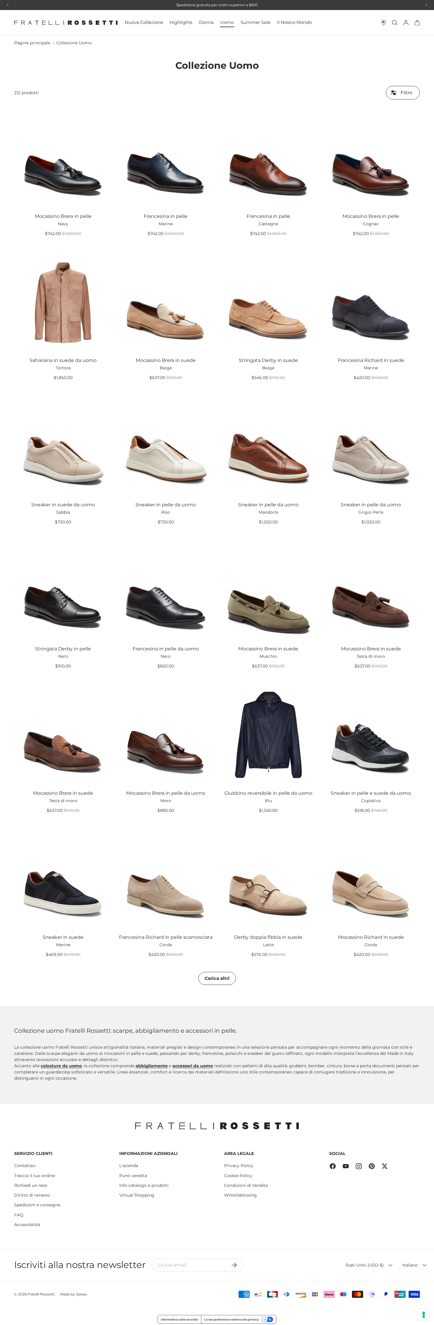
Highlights (180, 22)
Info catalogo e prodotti (144, 1185)
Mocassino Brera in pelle (63, 216)
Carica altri (217, 978)
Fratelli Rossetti (41, 1294)
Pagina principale (32, 42)
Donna (206, 22)
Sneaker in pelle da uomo (166, 505)
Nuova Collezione (144, 22)
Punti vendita (133, 1175)
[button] (417, 22)
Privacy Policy (238, 1165)
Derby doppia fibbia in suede (268, 937)
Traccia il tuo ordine (34, 1175)
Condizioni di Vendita (246, 1185)
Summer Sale (255, 22)
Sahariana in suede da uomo (63, 360)
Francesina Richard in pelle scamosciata (166, 937)
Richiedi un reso (30, 1185)
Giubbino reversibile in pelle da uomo (268, 793)
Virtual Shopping (136, 1195)
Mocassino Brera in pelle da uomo (165, 793)
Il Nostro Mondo (294, 22)
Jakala (81, 1294)
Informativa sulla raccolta (179, 1319)
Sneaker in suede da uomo (63, 505)
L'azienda (128, 1165)
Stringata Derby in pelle (63, 649)
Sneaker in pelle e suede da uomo (371, 793)
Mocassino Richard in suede (371, 937)
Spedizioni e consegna (37, 1204)
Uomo (227, 22)
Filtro (405, 92)
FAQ (18, 1215)
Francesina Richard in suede (371, 360)
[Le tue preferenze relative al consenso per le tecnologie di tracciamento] (423, 1314)
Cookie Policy (238, 1175)
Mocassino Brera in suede (166, 360)
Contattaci (25, 1165)
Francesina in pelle (165, 216)
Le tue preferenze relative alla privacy (231, 1319)
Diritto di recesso (32, 1195)
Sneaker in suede (63, 937)
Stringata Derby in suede (268, 360)
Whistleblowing (240, 1195)
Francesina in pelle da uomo (166, 649)
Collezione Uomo (74, 42)
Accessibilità (27, 1224)
